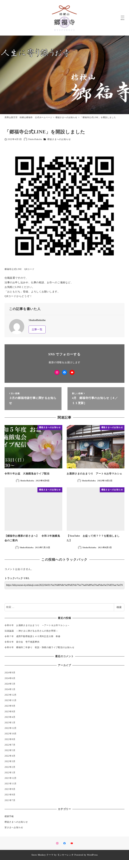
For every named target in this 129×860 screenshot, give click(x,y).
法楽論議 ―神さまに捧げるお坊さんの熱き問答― (32, 631)
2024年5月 (10, 683)
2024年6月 (10, 678)
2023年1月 (10, 722)
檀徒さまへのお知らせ (59, 139)
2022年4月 (10, 756)
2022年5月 (10, 750)
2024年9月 (10, 672)
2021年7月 (10, 800)
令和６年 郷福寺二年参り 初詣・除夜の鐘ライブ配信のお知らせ (39, 647)
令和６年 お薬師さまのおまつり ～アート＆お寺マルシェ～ (37, 625)
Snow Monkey (38, 855)
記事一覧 (37, 329)
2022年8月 (10, 739)
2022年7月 (10, 744)
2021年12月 (11, 778)
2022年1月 (10, 772)
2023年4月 (10, 717)
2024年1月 (10, 689)
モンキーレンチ (65, 855)
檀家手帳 (9, 816)
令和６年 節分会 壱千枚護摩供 (22, 642)
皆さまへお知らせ (14, 827)
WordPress (92, 855)
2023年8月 (10, 711)
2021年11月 (11, 783)
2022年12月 (11, 728)
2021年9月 (10, 789)
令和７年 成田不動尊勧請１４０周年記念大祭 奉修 (32, 636)
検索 (119, 607)
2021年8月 (10, 794)
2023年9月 (10, 706)
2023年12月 (11, 695)
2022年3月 (10, 761)
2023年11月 (11, 700)
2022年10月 (11, 733)
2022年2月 (10, 767)
